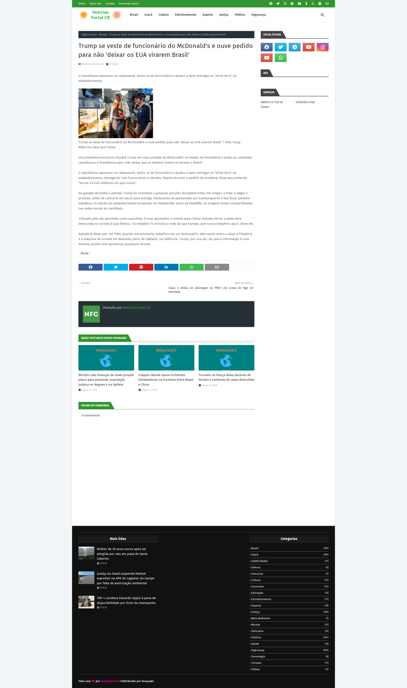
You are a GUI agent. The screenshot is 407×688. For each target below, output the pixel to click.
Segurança (290, 650)
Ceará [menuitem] (148, 15)
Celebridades (290, 561)
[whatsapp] (313, 3)
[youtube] (299, 3)
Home (81, 3)
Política (290, 637)
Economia (290, 586)
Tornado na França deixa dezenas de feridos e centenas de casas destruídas (226, 377)
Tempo (265, 106)
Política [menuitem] (240, 15)
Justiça (290, 612)
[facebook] (270, 3)
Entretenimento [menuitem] (185, 15)
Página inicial (89, 34)
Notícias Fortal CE (93, 64)
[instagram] (285, 3)
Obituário (290, 631)
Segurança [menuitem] (258, 15)
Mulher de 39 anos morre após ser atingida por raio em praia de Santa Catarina (122, 553)
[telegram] (319, 3)
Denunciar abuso (129, 3)
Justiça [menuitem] (224, 15)
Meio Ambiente (290, 618)
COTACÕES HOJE (305, 102)
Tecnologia (290, 656)
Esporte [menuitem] (208, 15)
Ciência (290, 567)
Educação (290, 592)
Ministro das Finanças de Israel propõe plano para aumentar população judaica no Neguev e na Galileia (106, 379)
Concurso (290, 573)
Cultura (290, 580)
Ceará (290, 554)
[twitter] (278, 3)
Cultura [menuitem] (164, 15)
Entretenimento (290, 599)
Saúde (290, 643)
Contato (110, 3)
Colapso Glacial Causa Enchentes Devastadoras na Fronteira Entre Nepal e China (165, 379)
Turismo (290, 662)
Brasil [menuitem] (134, 15)
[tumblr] (306, 3)
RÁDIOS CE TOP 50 (272, 102)
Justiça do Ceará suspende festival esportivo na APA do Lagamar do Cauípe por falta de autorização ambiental (125, 578)
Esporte (290, 605)
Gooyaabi (148, 681)
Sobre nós (95, 3)
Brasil (290, 548)
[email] (327, 3)
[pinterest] (292, 3)
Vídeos (290, 669)
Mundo (103, 34)
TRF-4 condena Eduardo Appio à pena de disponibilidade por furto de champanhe (126, 600)
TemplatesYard (110, 681)
